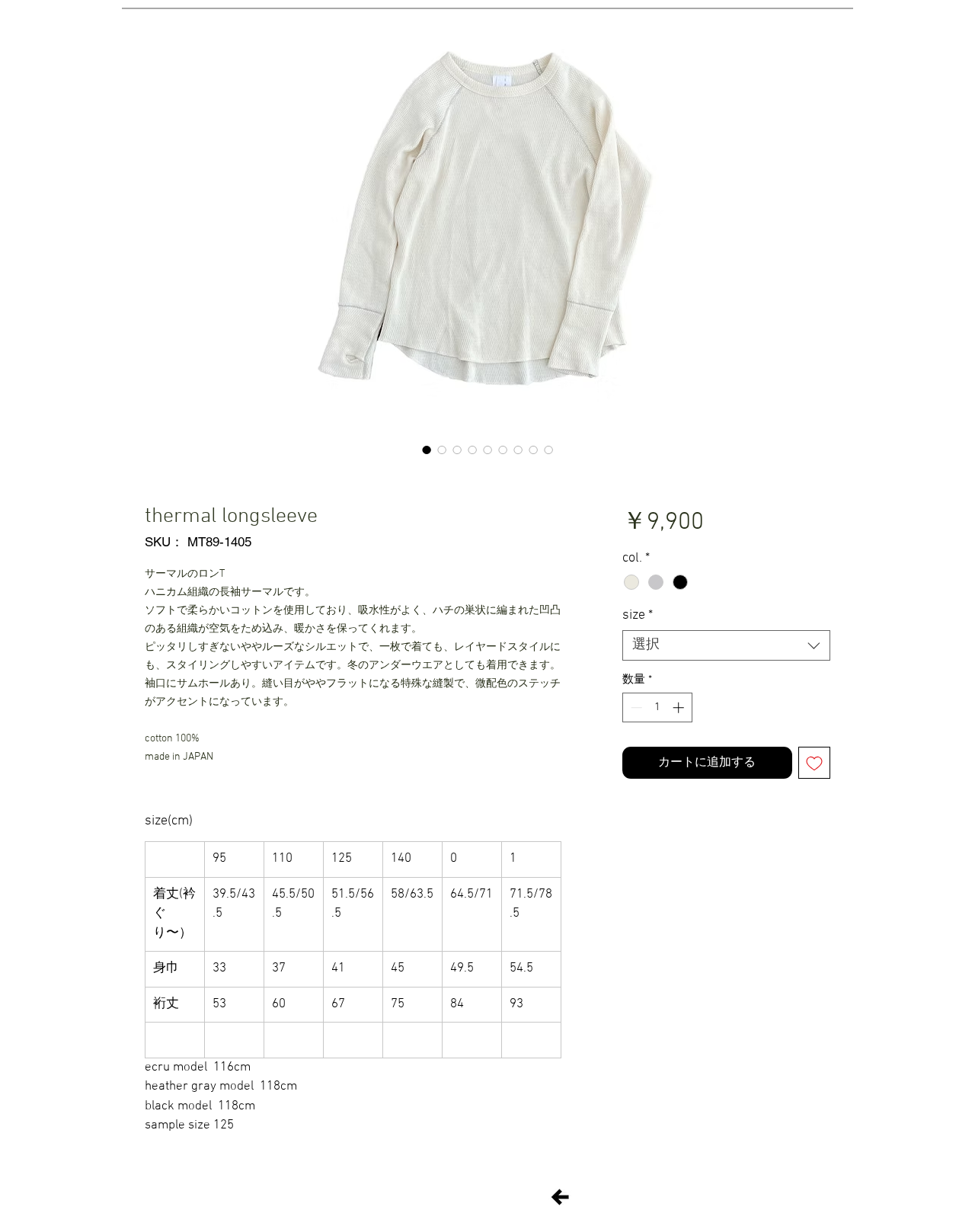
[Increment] (680, 707)
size (637, 615)
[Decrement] (635, 707)
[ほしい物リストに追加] (814, 763)
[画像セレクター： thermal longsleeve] (426, 449)
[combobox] (726, 645)
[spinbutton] (657, 707)
